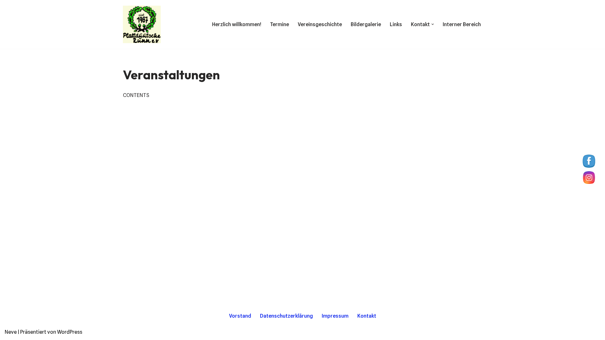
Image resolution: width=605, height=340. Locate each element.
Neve (11, 332)
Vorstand (240, 316)
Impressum (335, 316)
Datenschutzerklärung (286, 316)
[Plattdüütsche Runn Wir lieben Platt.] (142, 24)
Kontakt (366, 316)
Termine (279, 24)
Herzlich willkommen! (236, 24)
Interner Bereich (462, 24)
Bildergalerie (366, 24)
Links (396, 24)
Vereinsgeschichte (320, 24)
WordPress (69, 332)
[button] (432, 24)
